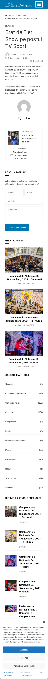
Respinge (24, 658)
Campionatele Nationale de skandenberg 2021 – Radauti (30, 586)
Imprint (42, 672)
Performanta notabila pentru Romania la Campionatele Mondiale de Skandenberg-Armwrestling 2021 (30, 616)
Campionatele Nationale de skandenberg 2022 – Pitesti (24, 361)
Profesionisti (24, 459)
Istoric (24, 431)
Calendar (24, 384)
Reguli (24, 469)
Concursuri (24, 412)
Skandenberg (24, 478)
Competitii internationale (24, 393)
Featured (9, 26)
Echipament (24, 422)
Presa (24, 450)
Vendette (24, 488)
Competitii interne (24, 403)
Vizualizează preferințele (24, 666)
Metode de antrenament (24, 440)
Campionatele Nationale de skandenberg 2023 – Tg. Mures (24, 319)
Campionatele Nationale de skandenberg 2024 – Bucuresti (24, 277)
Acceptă (24, 650)
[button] (44, 622)
